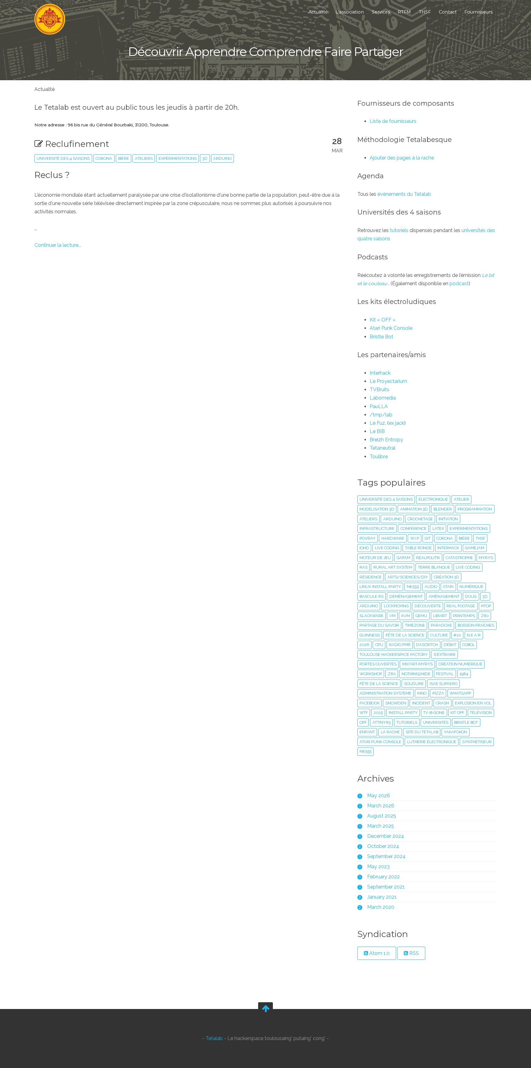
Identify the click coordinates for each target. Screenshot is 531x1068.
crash (442, 703)
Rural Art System (392, 567)
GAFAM (403, 557)
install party (403, 712)
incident (421, 703)
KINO (422, 693)
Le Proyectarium (388, 381)
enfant (367, 732)
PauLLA (379, 406)
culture (439, 635)
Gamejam (474, 548)
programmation (475, 509)
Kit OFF (457, 712)
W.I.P (414, 538)
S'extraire (445, 654)
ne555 (413, 586)
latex (438, 528)
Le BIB (377, 431)
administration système (385, 693)
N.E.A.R (474, 635)
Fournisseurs (478, 12)
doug (471, 596)
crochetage (420, 519)
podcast (459, 283)
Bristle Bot (381, 337)
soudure (414, 683)
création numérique (460, 664)
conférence (413, 528)
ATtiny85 (381, 722)
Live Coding (468, 567)
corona (104, 158)
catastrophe (459, 557)
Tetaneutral (382, 448)
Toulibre (379, 456)
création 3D (446, 577)
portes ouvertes (378, 664)
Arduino (222, 158)
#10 (457, 635)
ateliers (144, 158)
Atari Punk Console (391, 328)
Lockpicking (396, 606)
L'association (350, 12)
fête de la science (379, 683)
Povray (368, 538)
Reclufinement (76, 144)
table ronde (418, 548)
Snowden (395, 703)
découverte (428, 606)
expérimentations (178, 158)
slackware (372, 615)
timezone (415, 625)
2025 (378, 712)
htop (486, 606)
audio (431, 586)
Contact (448, 12)
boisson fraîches (476, 625)
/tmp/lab (381, 415)
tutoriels (399, 230)
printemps (464, 615)
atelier (461, 499)
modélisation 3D (377, 509)
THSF (425, 12)
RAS (364, 567)
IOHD (364, 548)
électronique (433, 499)
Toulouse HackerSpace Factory (394, 654)
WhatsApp (460, 693)
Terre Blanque (434, 567)
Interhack (380, 373)
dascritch (427, 644)
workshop (371, 674)
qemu (421, 615)
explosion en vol (473, 703)
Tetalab (214, 1039)
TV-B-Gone (434, 712)
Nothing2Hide (416, 674)
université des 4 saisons (63, 158)
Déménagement (406, 596)
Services (381, 12)
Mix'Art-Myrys (417, 664)
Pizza (438, 693)
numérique (471, 586)
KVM (405, 615)
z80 (485, 615)
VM (392, 615)
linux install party (380, 586)
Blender (443, 509)
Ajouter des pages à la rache (402, 158)
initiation (448, 519)
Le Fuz (377, 423)
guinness (370, 635)
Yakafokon (455, 732)
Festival (445, 674)
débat (450, 644)
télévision (481, 712)
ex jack (396, 423)
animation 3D (414, 509)
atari (448, 586)
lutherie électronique (431, 741)
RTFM (404, 12)
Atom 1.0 (379, 953)
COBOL (468, 644)
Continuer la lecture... (57, 245)
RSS (413, 953)
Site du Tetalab (422, 732)
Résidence (371, 577)
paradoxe (441, 625)
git (428, 538)
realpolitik (428, 557)
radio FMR (400, 644)
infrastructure (377, 528)
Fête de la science (405, 635)
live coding (387, 548)
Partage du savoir (379, 625)
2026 (364, 644)
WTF (364, 712)
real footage (460, 606)
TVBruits (379, 389)
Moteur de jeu (375, 557)
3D (204, 158)
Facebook (370, 703)
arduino (392, 519)
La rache (390, 732)
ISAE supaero (444, 683)
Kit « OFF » (382, 320)
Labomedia (383, 398)
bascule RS (372, 596)
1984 (463, 674)
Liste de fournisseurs (393, 121)
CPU (379, 644)
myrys (486, 557)
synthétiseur (477, 741)
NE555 (366, 751)
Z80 (392, 674)
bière (123, 158)
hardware (392, 538)
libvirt (440, 615)
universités (435, 722)
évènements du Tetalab (404, 194)
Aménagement (444, 596)
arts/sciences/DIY (407, 577)
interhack (448, 548)
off (363, 722)
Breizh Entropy (386, 440)
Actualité (318, 12)
